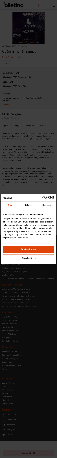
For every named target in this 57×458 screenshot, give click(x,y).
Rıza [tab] (10, 205)
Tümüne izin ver (28, 249)
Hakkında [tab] (46, 205)
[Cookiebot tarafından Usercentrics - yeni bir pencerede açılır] (42, 197)
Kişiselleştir (27, 258)
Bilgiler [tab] (28, 205)
